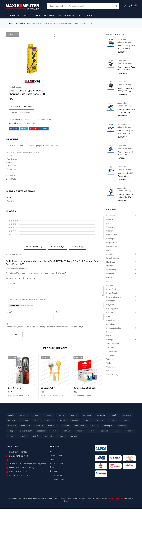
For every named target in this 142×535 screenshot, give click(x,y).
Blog (52, 467)
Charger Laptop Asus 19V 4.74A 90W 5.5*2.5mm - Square (126, 89)
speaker (117, 431)
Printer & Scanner (113, 297)
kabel (125, 420)
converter (101, 415)
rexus (79, 431)
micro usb (52, 426)
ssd (129, 431)
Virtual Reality (112, 375)
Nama (9, 312)
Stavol (108, 336)
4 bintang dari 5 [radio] (31, 278)
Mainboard (110, 262)
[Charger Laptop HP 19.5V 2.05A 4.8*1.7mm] (110, 148)
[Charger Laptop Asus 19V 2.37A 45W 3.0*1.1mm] (110, 42)
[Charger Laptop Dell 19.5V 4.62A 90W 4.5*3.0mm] (110, 191)
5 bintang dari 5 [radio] (35, 278)
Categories (110, 227)
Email (59, 312)
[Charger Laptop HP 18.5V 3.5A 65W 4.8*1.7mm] (110, 127)
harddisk (49, 420)
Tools (108, 363)
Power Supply (112, 293)
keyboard (12, 426)
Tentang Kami (56, 455)
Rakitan (109, 312)
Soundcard (111, 324)
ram (54, 431)
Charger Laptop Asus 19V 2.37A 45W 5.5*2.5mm (126, 68)
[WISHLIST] (29, 396)
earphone (127, 415)
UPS (108, 371)
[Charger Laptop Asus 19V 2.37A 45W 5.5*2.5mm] (110, 64)
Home (52, 451)
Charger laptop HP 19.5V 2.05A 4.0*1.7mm (125, 174)
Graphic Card (111, 242)
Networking (111, 270)
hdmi (62, 420)
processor (41, 431)
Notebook (110, 274)
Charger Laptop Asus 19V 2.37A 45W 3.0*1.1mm (126, 47)
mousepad (108, 426)
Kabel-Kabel (32, 23)
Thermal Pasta (112, 351)
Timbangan (111, 355)
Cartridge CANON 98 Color (84, 388)
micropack (25, 426)
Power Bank (111, 289)
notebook (122, 426)
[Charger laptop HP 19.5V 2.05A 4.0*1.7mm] (110, 170)
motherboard (80, 426)
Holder (109, 250)
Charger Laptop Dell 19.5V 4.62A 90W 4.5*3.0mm (125, 196)
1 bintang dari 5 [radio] (20, 278)
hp (87, 420)
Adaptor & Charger (125, 42)
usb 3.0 (36, 436)
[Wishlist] (130, 6)
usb (24, 436)
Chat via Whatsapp (22, 107)
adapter (11, 415)
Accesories (20, 23)
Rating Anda (11, 278)
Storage (109, 340)
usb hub (48, 436)
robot (92, 431)
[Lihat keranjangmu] (134, 6)
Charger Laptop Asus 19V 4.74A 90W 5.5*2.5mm (126, 111)
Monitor (109, 266)
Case (108, 223)
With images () (36, 247)
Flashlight (110, 239)
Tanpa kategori (112, 344)
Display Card (111, 235)
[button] (55, 36)
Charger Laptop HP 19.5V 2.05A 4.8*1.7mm (125, 153)
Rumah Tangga (112, 320)
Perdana (109, 285)
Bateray (109, 219)
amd (36, 415)
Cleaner (109, 231)
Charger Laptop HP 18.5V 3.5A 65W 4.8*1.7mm (125, 132)
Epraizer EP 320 (48, 388)
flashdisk (24, 420)
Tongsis (109, 359)
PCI (107, 281)
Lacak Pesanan (56, 463)
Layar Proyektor (112, 258)
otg (11, 431)
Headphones (111, 246)
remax (67, 431)
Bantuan (53, 471)
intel (112, 420)
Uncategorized (112, 367)
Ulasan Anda (12, 283)
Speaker (109, 332)
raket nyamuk (112, 309)
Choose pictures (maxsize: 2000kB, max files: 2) (25, 299)
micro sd (39, 426)
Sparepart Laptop (113, 328)
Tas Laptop (111, 347)
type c (11, 436)
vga (61, 436)
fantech (11, 420)
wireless (73, 436)
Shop (52, 459)
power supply (26, 431)
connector (87, 415)
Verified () (58, 247)
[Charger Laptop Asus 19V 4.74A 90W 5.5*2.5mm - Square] (110, 85)
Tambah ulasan (15, 87)
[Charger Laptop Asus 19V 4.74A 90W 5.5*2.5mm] (110, 106)
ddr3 (114, 415)
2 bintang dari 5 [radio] (24, 278)
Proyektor (110, 305)
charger (74, 415)
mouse (94, 426)
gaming (37, 420)
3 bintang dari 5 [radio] (28, 278)
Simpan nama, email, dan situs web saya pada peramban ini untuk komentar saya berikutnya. (44, 327)
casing (61, 415)
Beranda (9, 23)
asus (49, 415)
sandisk (104, 431)
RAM (108, 316)
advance (23, 415)
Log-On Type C (14, 388)
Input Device (111, 254)
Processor (110, 301)
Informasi (58, 475)
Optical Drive (111, 277)
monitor (65, 426)
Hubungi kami (60, 479)
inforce (100, 420)
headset (75, 420)
